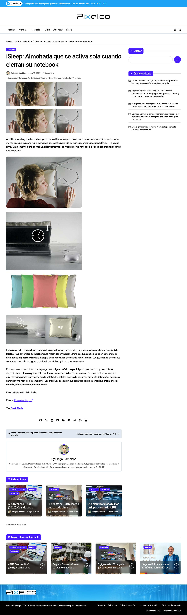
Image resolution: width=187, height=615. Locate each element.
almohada (13, 78)
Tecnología (35, 30)
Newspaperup (65, 605)
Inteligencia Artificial (18, 489)
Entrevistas (58, 30)
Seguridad (94, 489)
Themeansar (80, 605)
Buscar (138, 50)
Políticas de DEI (153, 610)
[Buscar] (177, 59)
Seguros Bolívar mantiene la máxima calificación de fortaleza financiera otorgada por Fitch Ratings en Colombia (156, 116)
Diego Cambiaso (65, 459)
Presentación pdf (23, 400)
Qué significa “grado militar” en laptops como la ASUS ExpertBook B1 (104, 507)
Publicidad (112, 605)
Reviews (32, 489)
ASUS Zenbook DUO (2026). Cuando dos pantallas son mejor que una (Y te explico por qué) (155, 82)
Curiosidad (23, 78)
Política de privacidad (149, 605)
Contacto (101, 605)
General (43, 78)
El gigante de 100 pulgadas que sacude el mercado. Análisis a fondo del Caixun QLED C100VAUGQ (155, 105)
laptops (58, 78)
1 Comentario (49, 73)
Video (47, 30)
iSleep (51, 78)
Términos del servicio (171, 605)
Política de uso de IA (172, 610)
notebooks (67, 78)
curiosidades (34, 78)
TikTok (68, 30)
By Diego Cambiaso (18, 73)
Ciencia (22, 30)
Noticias (11, 30)
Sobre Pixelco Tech (128, 605)
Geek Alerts (17, 408)
